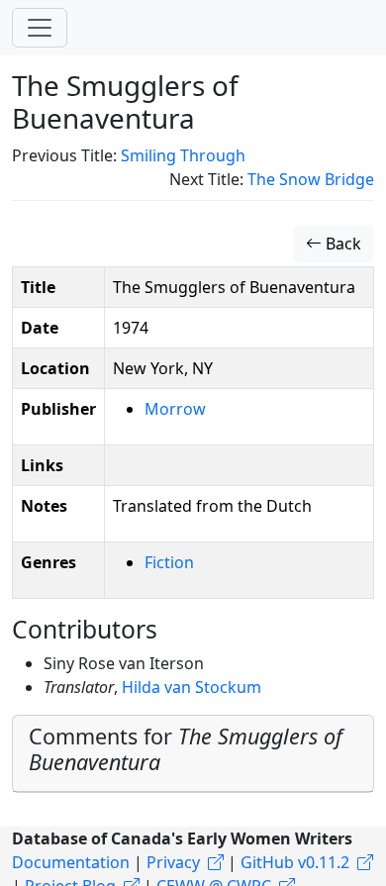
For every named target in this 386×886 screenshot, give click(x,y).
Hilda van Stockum (191, 687)
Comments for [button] (185, 749)
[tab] (193, 754)
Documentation (71, 862)
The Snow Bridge (310, 179)
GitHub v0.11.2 (295, 862)
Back (341, 243)
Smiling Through (183, 155)
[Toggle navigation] (39, 28)
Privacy (173, 862)
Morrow (175, 409)
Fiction (169, 562)
